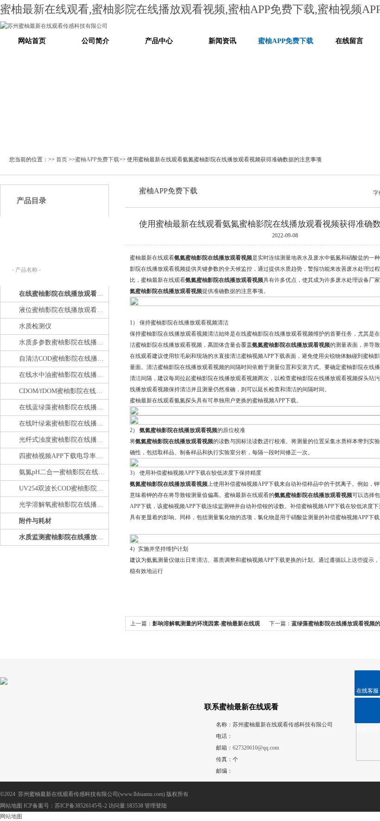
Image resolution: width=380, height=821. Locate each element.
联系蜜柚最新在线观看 (241, 707)
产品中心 (159, 41)
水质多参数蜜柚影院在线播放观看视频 (63, 342)
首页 (61, 159)
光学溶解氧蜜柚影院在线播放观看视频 (63, 504)
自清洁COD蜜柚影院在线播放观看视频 (63, 358)
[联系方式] (367, 710)
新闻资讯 (222, 41)
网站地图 (11, 805)
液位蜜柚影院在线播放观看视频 (63, 309)
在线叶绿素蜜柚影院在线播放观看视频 (63, 423)
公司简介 (95, 41)
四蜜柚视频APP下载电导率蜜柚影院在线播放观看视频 (63, 455)
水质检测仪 (35, 326)
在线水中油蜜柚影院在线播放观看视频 (63, 374)
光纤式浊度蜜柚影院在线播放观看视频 (63, 439)
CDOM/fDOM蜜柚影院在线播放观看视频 (63, 391)
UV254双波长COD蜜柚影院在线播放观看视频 (63, 488)
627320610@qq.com (256, 748)
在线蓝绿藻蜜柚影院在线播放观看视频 (63, 407)
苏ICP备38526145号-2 (81, 805)
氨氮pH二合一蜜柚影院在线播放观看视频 (63, 472)
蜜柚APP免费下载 (285, 41)
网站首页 (32, 41)
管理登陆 (156, 805)
